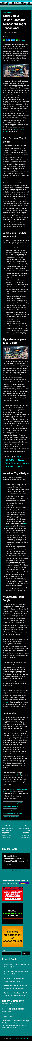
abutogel (6, 702)
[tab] (12, 870)
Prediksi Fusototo (8, 1016)
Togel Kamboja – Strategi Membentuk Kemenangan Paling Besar (24, 831)
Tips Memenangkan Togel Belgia (12, 813)
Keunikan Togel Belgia (9, 810)
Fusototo (15, 1020)
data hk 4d (6, 1014)
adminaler (7, 32)
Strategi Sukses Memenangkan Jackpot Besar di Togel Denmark (14, 858)
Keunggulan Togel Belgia (10, 806)
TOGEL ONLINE (7, 12)
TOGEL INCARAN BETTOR (11, 817)
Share (23, 40)
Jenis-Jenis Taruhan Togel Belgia (12, 803)
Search (4, 950)
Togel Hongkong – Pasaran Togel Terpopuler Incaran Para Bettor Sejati (8, 831)
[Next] (27, 861)
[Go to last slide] (4, 861)
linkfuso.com (6, 1011)
